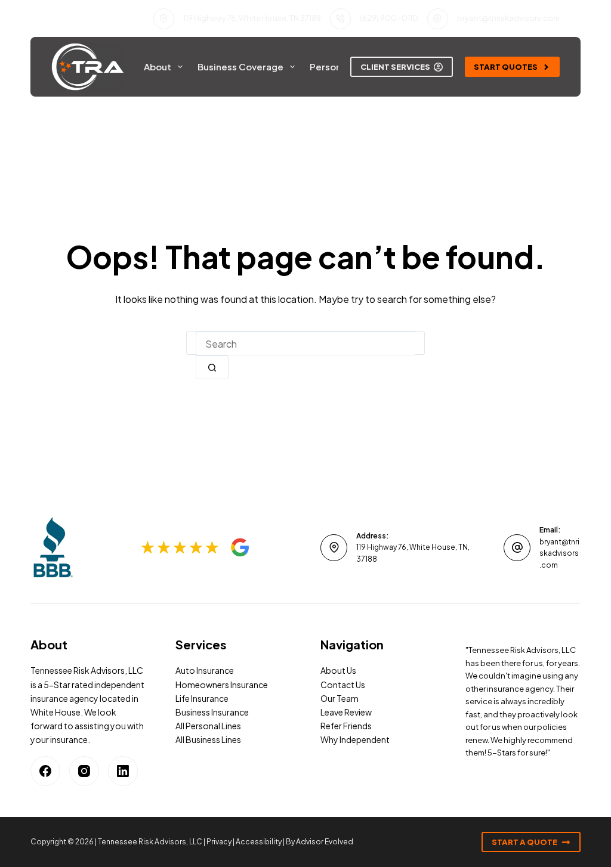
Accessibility (259, 841)
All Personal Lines (208, 725)
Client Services (395, 67)
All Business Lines (208, 739)
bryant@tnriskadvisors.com (508, 18)
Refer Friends (346, 725)
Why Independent (355, 739)
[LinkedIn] (123, 771)
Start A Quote (524, 842)
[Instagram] (84, 771)
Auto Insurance (204, 670)
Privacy (219, 841)
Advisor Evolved (324, 841)
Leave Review (346, 712)
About (157, 66)
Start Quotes (506, 67)
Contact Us (342, 684)
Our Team (339, 698)
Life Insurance (202, 698)
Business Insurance (212, 712)
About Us (338, 670)
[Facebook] (45, 771)
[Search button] (212, 367)
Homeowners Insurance (221, 684)
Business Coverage (240, 66)
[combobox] (305, 343)
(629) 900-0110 (389, 18)
